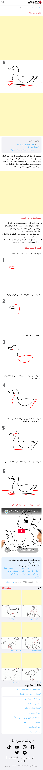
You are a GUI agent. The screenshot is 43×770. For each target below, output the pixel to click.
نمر (18, 574)
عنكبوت (12, 574)
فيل (29, 574)
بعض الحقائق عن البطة (25, 144)
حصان (33, 568)
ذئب (22, 568)
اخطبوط (37, 576)
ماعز (9, 571)
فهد (33, 574)
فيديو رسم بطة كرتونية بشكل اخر (21, 150)
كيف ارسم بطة (32, 147)
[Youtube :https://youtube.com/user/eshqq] (16, 749)
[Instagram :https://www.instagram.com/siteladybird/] (24, 749)
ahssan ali (10, 582)
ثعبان (37, 571)
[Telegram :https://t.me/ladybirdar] (24, 754)
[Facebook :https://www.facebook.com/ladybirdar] (32, 749)
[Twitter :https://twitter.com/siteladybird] (16, 754)
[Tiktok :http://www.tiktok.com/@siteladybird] (9, 749)
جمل (17, 568)
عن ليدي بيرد (27, 757)
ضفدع (11, 568)
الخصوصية (13, 757)
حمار (5, 568)
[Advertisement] (21, 38)
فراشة (30, 571)
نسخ (23, 231)
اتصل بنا (21, 761)
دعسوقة (16, 571)
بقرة (27, 568)
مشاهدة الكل (6, 588)
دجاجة (23, 574)
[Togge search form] (3, 2)
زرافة (24, 571)
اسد (38, 568)
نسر (38, 574)
